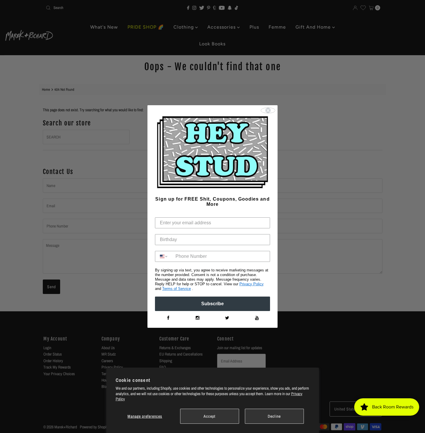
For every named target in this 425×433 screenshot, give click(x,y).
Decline (274, 416)
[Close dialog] (268, 110)
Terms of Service (176, 288)
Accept (209, 416)
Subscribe (212, 303)
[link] (168, 318)
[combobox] (164, 256)
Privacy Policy (251, 284)
